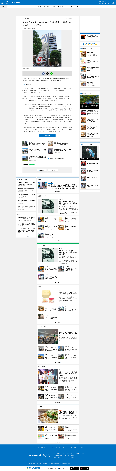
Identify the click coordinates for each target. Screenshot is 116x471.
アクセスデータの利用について (60, 455)
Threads (109, 2)
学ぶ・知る (70, 6)
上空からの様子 (29, 84)
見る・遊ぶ (46, 6)
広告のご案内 (57, 457)
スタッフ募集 (71, 457)
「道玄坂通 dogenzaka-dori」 (56, 158)
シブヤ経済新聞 (13, 2)
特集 (77, 6)
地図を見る (47, 135)
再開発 (24, 28)
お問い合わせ (71, 455)
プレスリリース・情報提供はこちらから (76, 453)
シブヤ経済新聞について (59, 453)
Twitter (103, 2)
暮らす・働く (61, 6)
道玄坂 (28, 28)
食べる (39, 6)
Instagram (106, 2)
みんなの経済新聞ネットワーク (33, 468)
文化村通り (33, 28)
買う (54, 6)
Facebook (100, 2)
